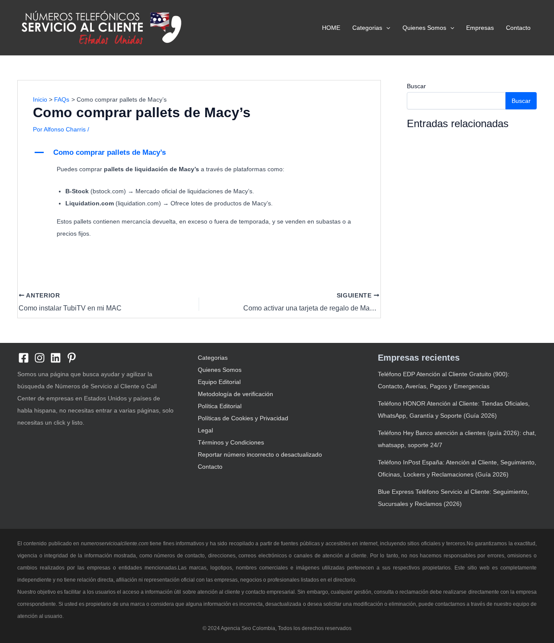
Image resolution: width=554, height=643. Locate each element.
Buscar (416, 86)
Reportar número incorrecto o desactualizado (260, 454)
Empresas (480, 27)
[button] (386, 27)
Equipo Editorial (219, 381)
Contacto (518, 27)
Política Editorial (220, 406)
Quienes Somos (424, 27)
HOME (331, 27)
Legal (205, 430)
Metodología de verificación (235, 393)
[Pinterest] (71, 357)
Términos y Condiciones (231, 442)
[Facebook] (23, 357)
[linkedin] (55, 357)
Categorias (367, 27)
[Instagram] (39, 357)
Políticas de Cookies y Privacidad (243, 418)
